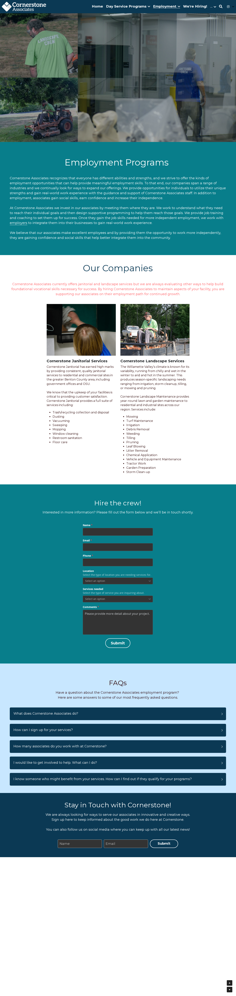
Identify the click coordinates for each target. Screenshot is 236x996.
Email (110, 844)
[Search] (221, 6)
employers (18, 223)
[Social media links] (228, 6)
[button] (118, 713)
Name (65, 844)
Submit (118, 643)
